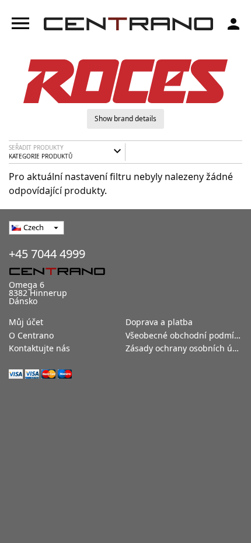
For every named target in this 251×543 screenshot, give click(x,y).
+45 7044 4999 (47, 254)
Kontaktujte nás (39, 348)
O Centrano (31, 335)
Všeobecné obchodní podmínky (186, 335)
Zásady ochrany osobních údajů (188, 348)
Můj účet (26, 321)
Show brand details (125, 119)
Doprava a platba (159, 321)
